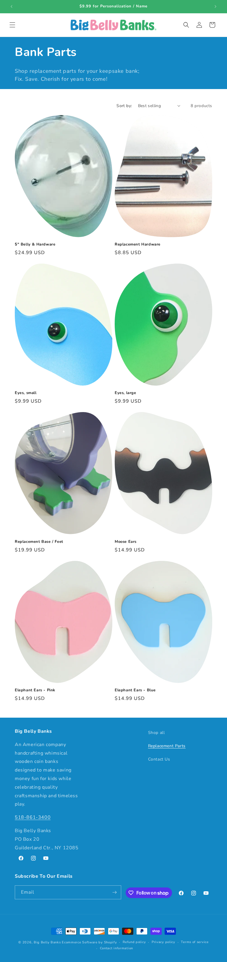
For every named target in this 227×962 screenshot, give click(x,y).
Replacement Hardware (137, 244)
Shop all (156, 732)
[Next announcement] (215, 6)
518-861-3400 (33, 817)
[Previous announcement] (11, 6)
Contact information (116, 948)
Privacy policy (163, 942)
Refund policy (134, 942)
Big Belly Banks (47, 942)
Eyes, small (26, 393)
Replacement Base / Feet (39, 541)
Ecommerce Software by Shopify (89, 942)
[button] (12, 24)
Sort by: (124, 106)
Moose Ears (126, 541)
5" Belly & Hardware (35, 244)
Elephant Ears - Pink (35, 690)
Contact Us (159, 759)
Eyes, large (125, 393)
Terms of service (194, 942)
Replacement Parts (167, 746)
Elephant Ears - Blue (135, 690)
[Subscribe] (114, 892)
